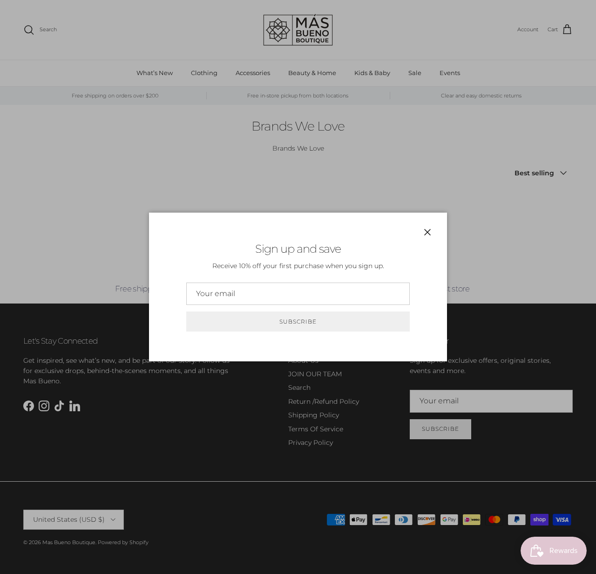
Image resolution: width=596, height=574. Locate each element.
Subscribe (298, 321)
